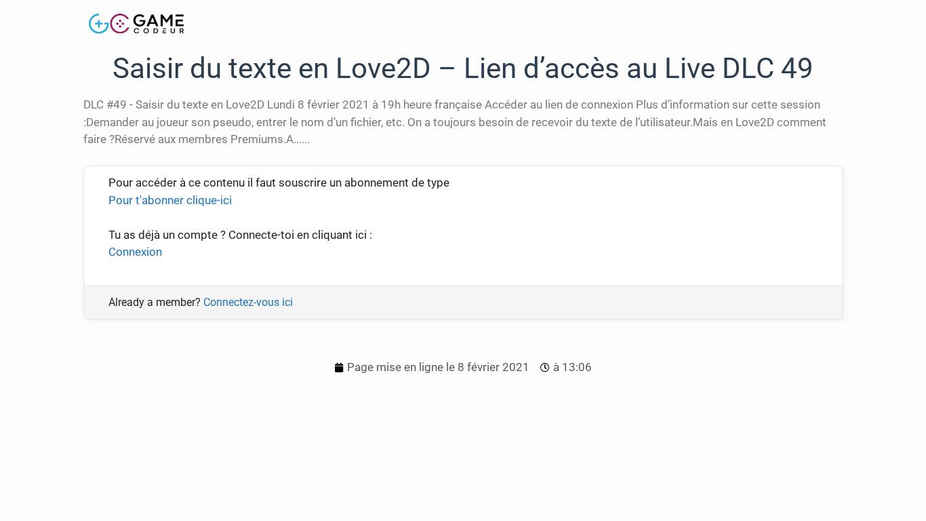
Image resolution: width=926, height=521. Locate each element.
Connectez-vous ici (248, 302)
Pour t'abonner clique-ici (170, 200)
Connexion (135, 251)
